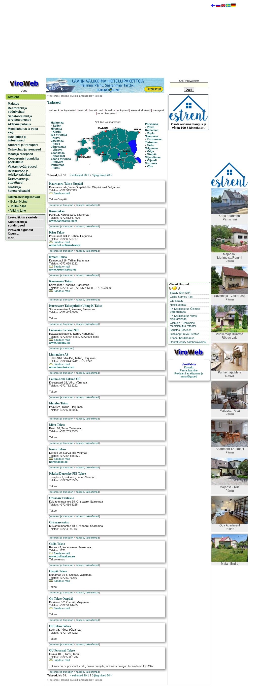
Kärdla (57, 131)
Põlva (150, 127)
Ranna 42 (55, 547)
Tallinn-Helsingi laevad (24, 197)
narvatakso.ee (58, 461)
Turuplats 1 (56, 477)
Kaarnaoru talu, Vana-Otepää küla (69, 187)
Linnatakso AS (59, 354)
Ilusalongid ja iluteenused (17, 138)
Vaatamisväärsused (22, 166)
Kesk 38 (54, 629)
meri (11, 238)
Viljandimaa (152, 157)
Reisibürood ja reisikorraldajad (19, 172)
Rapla (150, 133)
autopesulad (68, 110)
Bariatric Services (180, 329)
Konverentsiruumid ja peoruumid (23, 160)
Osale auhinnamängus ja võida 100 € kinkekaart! (188, 126)
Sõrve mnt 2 (56, 284)
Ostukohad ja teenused (24, 149)
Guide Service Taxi (181, 296)
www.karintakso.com (63, 220)
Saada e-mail (61, 193)
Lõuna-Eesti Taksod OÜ (65, 379)
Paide (56, 143)
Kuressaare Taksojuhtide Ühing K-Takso (75, 306)
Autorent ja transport (23, 145)
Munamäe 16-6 (58, 574)
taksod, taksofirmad (87, 205)
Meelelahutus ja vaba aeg (23, 130)
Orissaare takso (59, 522)
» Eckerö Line (17, 201)
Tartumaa (151, 142)
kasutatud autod (140, 110)
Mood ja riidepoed (20, 154)
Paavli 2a (54, 406)
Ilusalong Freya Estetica (184, 333)
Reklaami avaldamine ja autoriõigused (188, 375)
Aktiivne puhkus (19, 124)
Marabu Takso (58, 403)
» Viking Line (17, 210)
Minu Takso (57, 425)
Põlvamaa (151, 124)
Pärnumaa (57, 164)
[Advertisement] (108, 38)
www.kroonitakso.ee (62, 269)
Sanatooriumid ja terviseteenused (20, 118)
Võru (150, 166)
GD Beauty (176, 300)
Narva (56, 137)
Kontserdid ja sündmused (17, 223)
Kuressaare (154, 139)
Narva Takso (57, 449)
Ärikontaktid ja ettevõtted (18, 180)
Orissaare (82, 501)
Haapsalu (59, 155)
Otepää (151, 154)
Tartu (150, 145)
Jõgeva (57, 149)
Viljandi (152, 160)
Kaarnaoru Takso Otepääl (66, 183)
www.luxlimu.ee (59, 342)
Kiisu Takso (56, 232)
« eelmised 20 (78, 175)
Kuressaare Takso (60, 281)
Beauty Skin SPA (180, 292)
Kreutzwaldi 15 (58, 382)
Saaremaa (151, 136)
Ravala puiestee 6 (60, 333)
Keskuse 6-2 (57, 602)
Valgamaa (151, 148)
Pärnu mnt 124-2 (59, 236)
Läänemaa (57, 152)
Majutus (13, 103)
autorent (54, 110)
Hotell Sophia (178, 304)
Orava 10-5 (56, 654)
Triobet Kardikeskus (182, 337)
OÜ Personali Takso (62, 650)
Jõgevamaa (58, 146)
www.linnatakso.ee (61, 367)
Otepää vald (99, 187)
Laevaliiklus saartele (23, 217)
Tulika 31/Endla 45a (61, 358)
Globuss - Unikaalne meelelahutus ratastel (183, 324)
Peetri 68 (54, 428)
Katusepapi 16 (58, 260)
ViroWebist (189, 364)
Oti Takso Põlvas (60, 626)
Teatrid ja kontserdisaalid (19, 189)
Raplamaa (151, 130)
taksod (82, 110)
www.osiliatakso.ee (62, 556)
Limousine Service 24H (64, 330)
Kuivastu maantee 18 (62, 501)
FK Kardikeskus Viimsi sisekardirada (183, 317)
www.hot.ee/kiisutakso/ (64, 245)
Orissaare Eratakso (61, 498)
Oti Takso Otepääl (61, 598)
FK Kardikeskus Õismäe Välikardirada (185, 310)
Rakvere (58, 161)
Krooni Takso (58, 257)
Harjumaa (57, 122)
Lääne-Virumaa (61, 158)
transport (158, 110)
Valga (150, 151)
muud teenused (107, 113)
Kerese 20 (55, 452)
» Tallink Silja (17, 206)
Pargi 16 (54, 214)
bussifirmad (96, 110)
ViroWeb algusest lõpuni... (20, 231)
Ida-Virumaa (59, 134)
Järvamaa (57, 140)
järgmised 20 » (103, 175)
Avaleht (13, 97)
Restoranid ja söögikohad (17, 109)
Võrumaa (151, 163)
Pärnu (56, 167)
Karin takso (56, 211)
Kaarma (70, 284)
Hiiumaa (56, 128)
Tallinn (57, 125)
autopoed (122, 110)
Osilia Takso (57, 544)
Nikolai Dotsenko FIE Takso (67, 473)
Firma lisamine (189, 370)
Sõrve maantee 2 (59, 309)
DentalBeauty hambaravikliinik (188, 342)
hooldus (110, 110)
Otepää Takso (58, 571)
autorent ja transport (61, 205)
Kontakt (189, 367)
